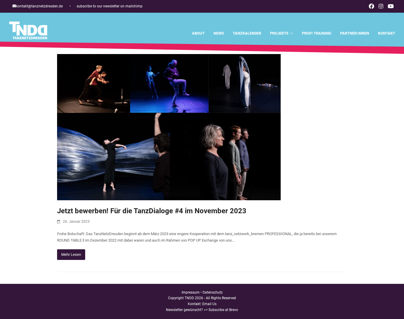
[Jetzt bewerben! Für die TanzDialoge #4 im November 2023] (169, 127)
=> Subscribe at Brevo (221, 310)
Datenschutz (213, 292)
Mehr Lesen (71, 254)
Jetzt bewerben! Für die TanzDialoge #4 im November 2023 (151, 211)
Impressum (191, 292)
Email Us (209, 304)
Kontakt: (195, 304)
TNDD (189, 298)
